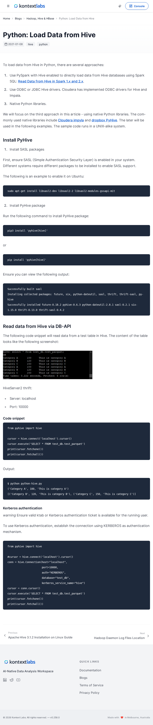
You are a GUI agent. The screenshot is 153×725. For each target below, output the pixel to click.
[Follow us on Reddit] (11, 680)
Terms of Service (91, 685)
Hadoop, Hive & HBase (40, 18)
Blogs (18, 18)
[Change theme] (120, 6)
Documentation (90, 670)
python (43, 44)
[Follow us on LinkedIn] (5, 680)
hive (30, 44)
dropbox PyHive (104, 120)
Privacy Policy (89, 693)
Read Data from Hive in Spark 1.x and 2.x (50, 81)
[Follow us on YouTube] (18, 680)
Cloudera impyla (71, 120)
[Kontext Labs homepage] (29, 6)
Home (6, 18)
